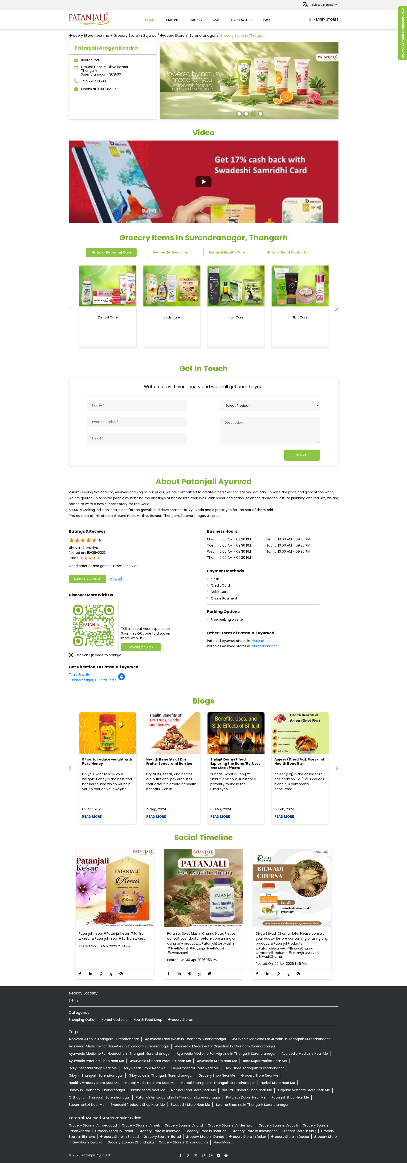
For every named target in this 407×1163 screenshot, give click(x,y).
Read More (92, 816)
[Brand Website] (226, 1155)
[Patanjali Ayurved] (89, 20)
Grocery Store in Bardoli (114, 1131)
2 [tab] (245, 113)
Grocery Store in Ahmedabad (93, 1125)
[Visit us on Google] (188, 1155)
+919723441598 (93, 81)
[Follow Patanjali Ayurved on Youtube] (218, 1155)
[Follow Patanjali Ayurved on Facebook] (181, 1155)
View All (116, 578)
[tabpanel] (249, 80)
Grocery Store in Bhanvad (159, 1131)
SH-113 (73, 1000)
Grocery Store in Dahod (205, 1136)
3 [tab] (253, 113)
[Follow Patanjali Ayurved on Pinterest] (203, 1155)
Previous (72, 308)
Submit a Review (87, 578)
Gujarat (258, 640)
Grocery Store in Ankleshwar (231, 1125)
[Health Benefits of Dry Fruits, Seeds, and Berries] (171, 733)
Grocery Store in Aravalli (278, 1125)
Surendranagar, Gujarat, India (93, 680)
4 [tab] (260, 113)
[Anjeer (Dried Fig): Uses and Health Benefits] (300, 733)
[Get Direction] (121, 679)
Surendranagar (264, 646)
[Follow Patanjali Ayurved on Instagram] (211, 1155)
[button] (203, 182)
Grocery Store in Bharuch (206, 1131)
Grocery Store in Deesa (290, 1136)
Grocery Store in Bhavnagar (254, 1131)
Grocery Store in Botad (162, 1136)
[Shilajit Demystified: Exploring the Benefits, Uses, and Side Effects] (236, 733)
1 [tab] (238, 113)
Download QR (141, 647)
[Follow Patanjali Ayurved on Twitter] (196, 1155)
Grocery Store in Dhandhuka (130, 1142)
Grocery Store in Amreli (141, 1125)
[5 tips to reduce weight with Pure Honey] (107, 733)
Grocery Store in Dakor (247, 1136)
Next (334, 308)
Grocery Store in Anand (184, 1125)
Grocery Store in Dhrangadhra (183, 1142)
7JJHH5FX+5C (80, 674)
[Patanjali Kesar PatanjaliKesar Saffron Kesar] (115, 888)
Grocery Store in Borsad (119, 1136)
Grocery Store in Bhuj (299, 1131)
